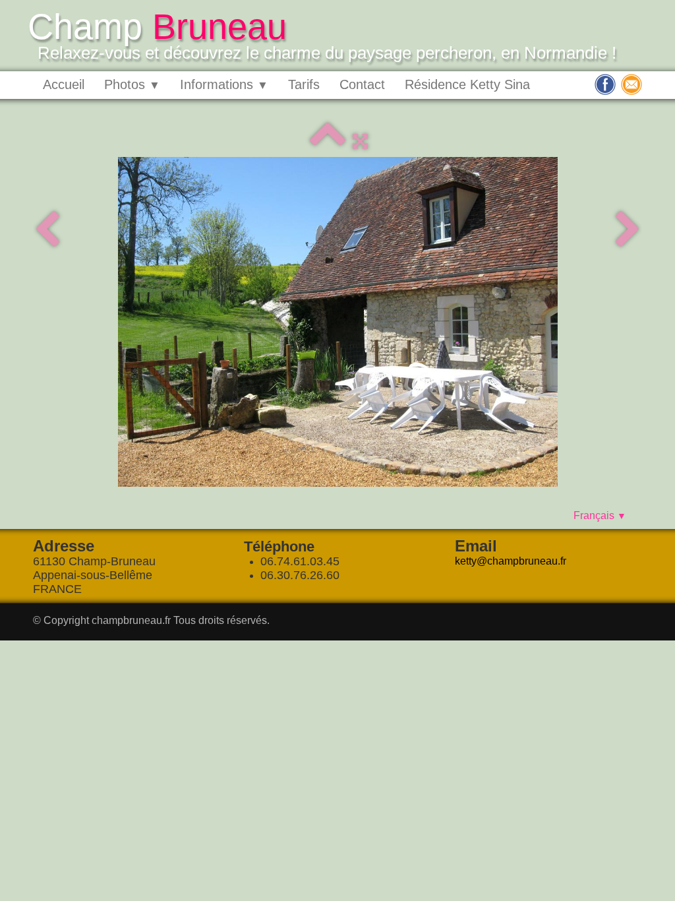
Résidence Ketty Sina (467, 84)
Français (599, 515)
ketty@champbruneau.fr (510, 561)
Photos (132, 84)
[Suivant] (628, 231)
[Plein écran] (360, 141)
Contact (362, 84)
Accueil (63, 84)
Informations (224, 84)
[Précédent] (47, 231)
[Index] (327, 141)
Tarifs (304, 84)
